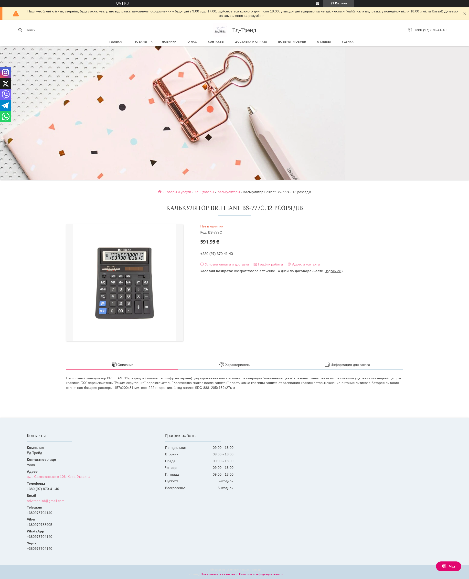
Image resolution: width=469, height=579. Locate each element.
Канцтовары (204, 192)
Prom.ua (256, 570)
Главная (116, 41)
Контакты (216, 41)
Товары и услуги (178, 192)
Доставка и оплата (251, 41)
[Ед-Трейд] (220, 30)
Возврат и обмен (292, 41)
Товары (141, 41)
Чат (452, 566)
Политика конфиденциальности (261, 574)
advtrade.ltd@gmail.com (45, 501)
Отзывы (324, 41)
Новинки (169, 41)
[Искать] (20, 30)
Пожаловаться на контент (219, 574)
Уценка (347, 41)
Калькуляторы (228, 192)
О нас (192, 41)
